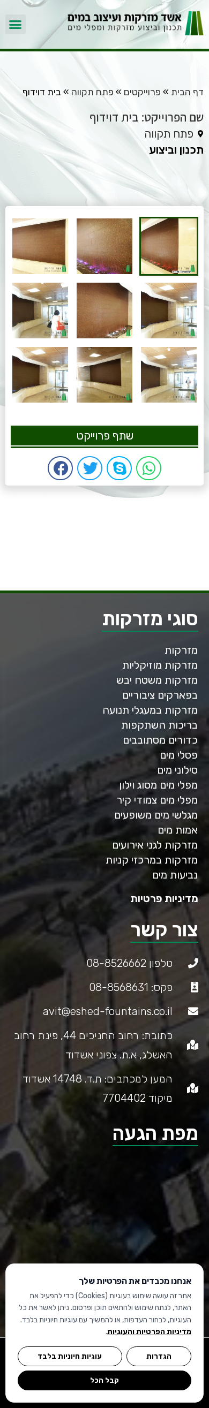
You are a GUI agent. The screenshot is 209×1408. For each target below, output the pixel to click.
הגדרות (158, 1356)
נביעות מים (175, 874)
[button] (15, 24)
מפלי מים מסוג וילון (158, 784)
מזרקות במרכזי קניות (152, 859)
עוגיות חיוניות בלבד (70, 1356)
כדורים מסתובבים (160, 739)
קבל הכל (104, 1380)
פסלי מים (179, 754)
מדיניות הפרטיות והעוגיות (149, 1331)
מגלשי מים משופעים (156, 814)
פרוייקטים (142, 91)
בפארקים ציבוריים (160, 694)
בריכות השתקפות (159, 724)
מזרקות (181, 650)
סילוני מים (177, 769)
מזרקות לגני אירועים (155, 844)
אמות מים (178, 829)
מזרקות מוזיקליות (160, 664)
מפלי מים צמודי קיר (157, 799)
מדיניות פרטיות (164, 898)
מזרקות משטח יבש (157, 679)
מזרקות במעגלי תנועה (150, 709)
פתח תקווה (92, 91)
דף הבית (187, 91)
